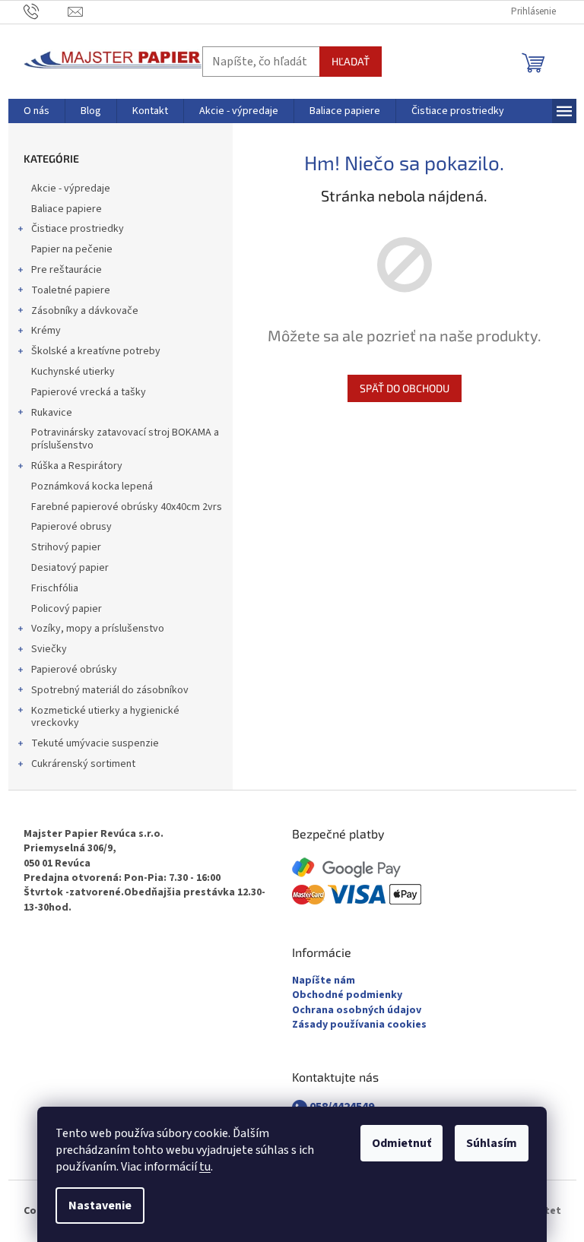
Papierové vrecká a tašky (88, 392)
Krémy (46, 330)
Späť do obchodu (404, 388)
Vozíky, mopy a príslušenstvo (97, 628)
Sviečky (49, 649)
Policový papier (66, 608)
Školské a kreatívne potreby (95, 351)
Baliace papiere (66, 209)
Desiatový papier (70, 567)
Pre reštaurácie (66, 269)
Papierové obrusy (71, 526)
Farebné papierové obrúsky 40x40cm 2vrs (126, 507)
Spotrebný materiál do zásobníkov (110, 690)
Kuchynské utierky (73, 371)
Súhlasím (491, 1143)
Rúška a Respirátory (76, 466)
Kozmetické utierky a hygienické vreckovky (105, 717)
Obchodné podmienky (347, 995)
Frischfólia (54, 588)
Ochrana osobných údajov (356, 1010)
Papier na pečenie (72, 249)
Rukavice (51, 412)
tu (205, 1166)
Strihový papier (66, 547)
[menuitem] (36, 111)
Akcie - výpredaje (70, 188)
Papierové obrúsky (74, 669)
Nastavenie (100, 1205)
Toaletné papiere (70, 290)
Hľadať (351, 61)
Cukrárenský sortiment (83, 763)
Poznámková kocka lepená (92, 486)
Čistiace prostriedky (77, 228)
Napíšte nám (323, 981)
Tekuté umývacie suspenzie (95, 743)
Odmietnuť (401, 1143)
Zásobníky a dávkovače (84, 310)
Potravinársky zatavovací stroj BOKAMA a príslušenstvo (125, 439)
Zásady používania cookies (359, 1025)
